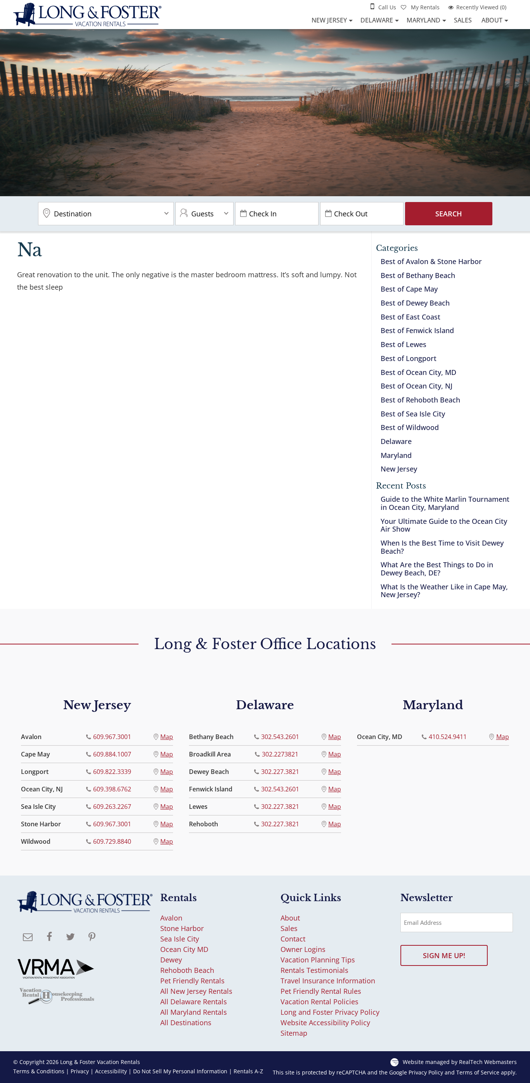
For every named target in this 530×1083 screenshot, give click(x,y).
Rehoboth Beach (187, 970)
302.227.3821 (280, 771)
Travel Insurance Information (328, 980)
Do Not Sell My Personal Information (180, 1071)
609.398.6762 (112, 789)
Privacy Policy (426, 1072)
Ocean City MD (184, 949)
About (492, 20)
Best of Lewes (403, 344)
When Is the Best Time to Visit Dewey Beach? (442, 547)
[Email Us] (28, 937)
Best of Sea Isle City (413, 413)
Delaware (376, 20)
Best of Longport (408, 358)
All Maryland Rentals (193, 1012)
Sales (463, 20)
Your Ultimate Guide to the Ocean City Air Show (444, 525)
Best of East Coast (410, 316)
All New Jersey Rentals (196, 991)
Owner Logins (303, 949)
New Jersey (329, 20)
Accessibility (111, 1071)
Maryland (423, 20)
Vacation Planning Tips (318, 959)
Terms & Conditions (38, 1071)
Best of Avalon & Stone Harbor (431, 261)
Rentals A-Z (248, 1071)
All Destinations (185, 1022)
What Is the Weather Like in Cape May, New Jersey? (444, 590)
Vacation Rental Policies (320, 1001)
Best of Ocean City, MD (418, 372)
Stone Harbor (182, 928)
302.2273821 (280, 754)
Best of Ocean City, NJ (416, 385)
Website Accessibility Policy (325, 1022)
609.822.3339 (112, 771)
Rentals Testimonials (314, 970)
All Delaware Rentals (193, 1001)
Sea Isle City (179, 938)
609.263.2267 (112, 806)
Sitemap (294, 1033)
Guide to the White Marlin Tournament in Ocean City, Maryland (445, 503)
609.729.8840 (112, 841)
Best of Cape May (409, 289)
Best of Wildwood (410, 427)
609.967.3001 (112, 736)
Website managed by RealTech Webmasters (460, 1062)
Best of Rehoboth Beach (420, 399)
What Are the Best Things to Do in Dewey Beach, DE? (437, 568)
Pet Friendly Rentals (192, 980)
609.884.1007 (112, 754)
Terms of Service (477, 1072)
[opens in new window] (49, 937)
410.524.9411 (448, 736)
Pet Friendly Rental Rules (321, 991)
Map (166, 736)
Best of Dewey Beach (415, 302)
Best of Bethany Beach (418, 275)
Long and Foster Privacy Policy (330, 1012)
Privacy (80, 1071)
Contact (293, 938)
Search (448, 213)
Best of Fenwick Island (417, 330)
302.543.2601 (280, 736)
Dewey (171, 959)
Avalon (171, 917)
